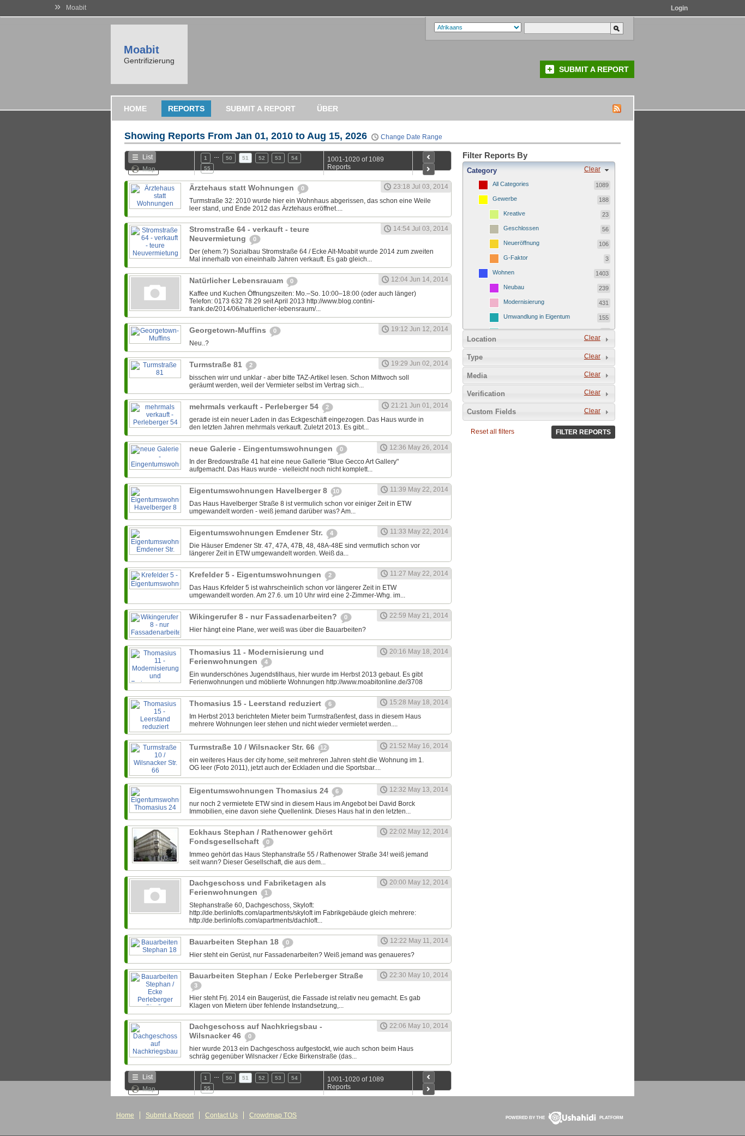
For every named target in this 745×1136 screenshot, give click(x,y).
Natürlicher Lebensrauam (237, 280)
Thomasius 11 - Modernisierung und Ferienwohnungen (256, 657)
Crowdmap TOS (273, 1115)
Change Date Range (411, 137)
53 (278, 158)
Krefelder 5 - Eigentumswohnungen (256, 574)
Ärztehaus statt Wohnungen (242, 187)
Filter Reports (583, 432)
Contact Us (221, 1115)
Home (135, 108)
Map (148, 169)
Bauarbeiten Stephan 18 (235, 941)
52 (262, 158)
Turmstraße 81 (216, 364)
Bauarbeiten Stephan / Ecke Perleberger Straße (276, 975)
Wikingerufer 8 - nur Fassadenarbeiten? (264, 616)
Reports (186, 108)
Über (327, 108)
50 (229, 158)
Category (482, 170)
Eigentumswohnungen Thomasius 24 (260, 790)
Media (477, 376)
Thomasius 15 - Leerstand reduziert (256, 703)
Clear (592, 169)
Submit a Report (594, 69)
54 (294, 158)
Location (481, 339)
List (147, 157)
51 (245, 158)
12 (323, 747)
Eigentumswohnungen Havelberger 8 (259, 490)
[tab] (538, 170)
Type (475, 357)
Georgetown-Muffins (228, 330)
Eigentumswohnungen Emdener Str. (257, 532)
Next (429, 169)
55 (207, 168)
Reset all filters (492, 431)
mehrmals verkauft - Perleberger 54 (255, 406)
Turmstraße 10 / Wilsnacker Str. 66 (253, 747)
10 (336, 491)
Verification (486, 394)
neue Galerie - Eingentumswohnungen (262, 448)
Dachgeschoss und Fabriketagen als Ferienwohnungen (257, 887)
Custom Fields (491, 412)
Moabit (76, 7)
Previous (429, 157)
